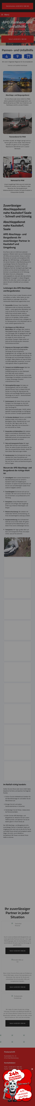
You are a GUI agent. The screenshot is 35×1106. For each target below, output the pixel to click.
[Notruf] (17, 1085)
